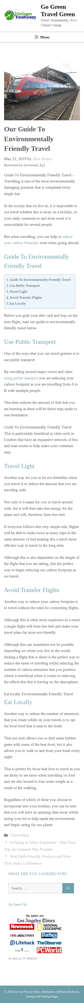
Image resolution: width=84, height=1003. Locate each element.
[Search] (68, 888)
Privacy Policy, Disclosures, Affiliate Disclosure (51, 991)
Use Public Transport (25, 286)
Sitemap (30, 996)
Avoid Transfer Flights (26, 298)
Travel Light (18, 292)
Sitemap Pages (49, 996)
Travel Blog (19, 835)
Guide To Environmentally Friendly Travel (40, 280)
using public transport (21, 378)
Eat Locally (18, 303)
